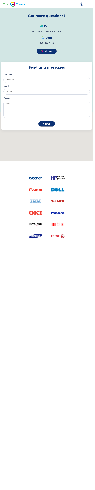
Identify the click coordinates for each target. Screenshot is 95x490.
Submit (46, 124)
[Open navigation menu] (87, 4)
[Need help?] (82, 4)
